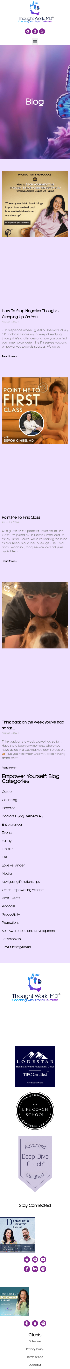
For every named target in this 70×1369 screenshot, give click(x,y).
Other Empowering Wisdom (23, 890)
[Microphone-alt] (27, 1323)
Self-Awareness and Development (28, 931)
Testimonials (11, 939)
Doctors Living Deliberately (22, 816)
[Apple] (27, 1259)
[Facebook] (28, 31)
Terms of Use (35, 1357)
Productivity (11, 914)
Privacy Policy (35, 1349)
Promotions (10, 922)
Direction (9, 808)
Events (7, 832)
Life (4, 857)
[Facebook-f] (27, 1269)
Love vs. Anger (13, 865)
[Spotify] (35, 1259)
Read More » (9, 356)
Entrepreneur (12, 824)
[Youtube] (43, 1259)
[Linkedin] (35, 31)
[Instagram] (42, 31)
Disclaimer (35, 1365)
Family (6, 841)
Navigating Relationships (21, 881)
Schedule (35, 1341)
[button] (35, 41)
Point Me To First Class (21, 517)
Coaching (9, 800)
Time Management (16, 947)
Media (7, 873)
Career (7, 791)
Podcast (8, 906)
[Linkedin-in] (35, 1269)
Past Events (11, 898)
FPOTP (7, 849)
